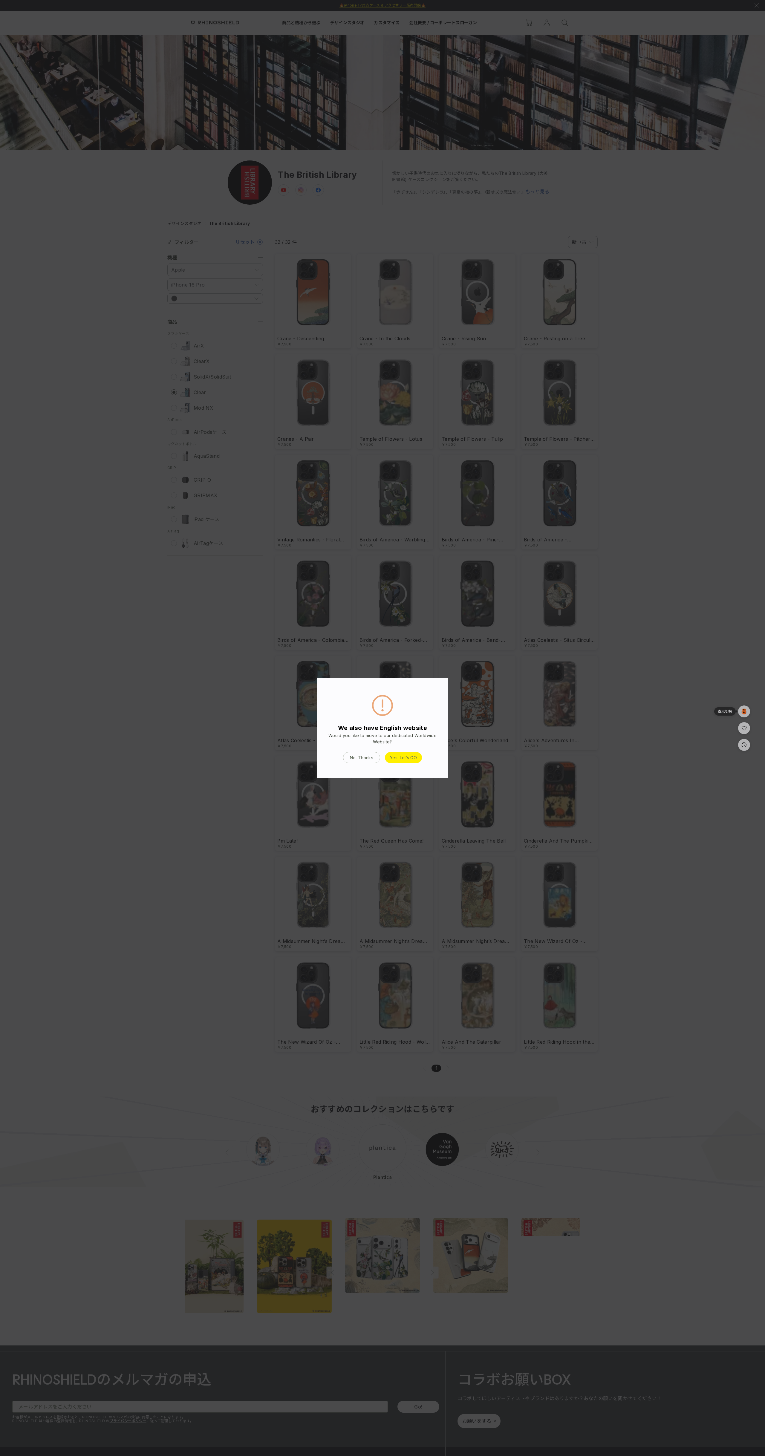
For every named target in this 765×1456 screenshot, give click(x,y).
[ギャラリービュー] (744, 711)
